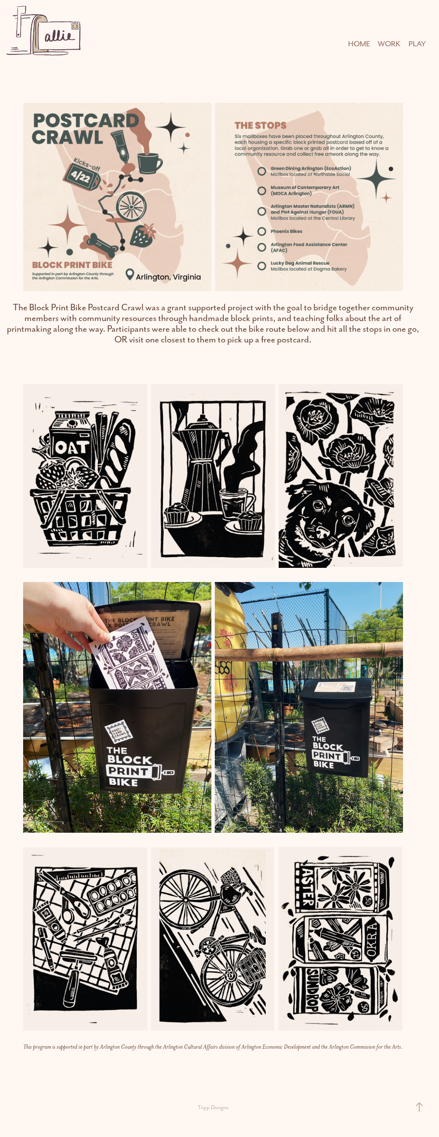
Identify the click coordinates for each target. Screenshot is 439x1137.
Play (417, 43)
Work (389, 43)
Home (359, 43)
